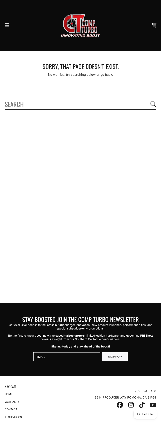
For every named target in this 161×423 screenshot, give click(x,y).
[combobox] (80, 104)
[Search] (153, 104)
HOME (8, 394)
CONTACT (11, 409)
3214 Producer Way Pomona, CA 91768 (125, 397)
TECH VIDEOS (13, 417)
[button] (7, 25)
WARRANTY (12, 401)
